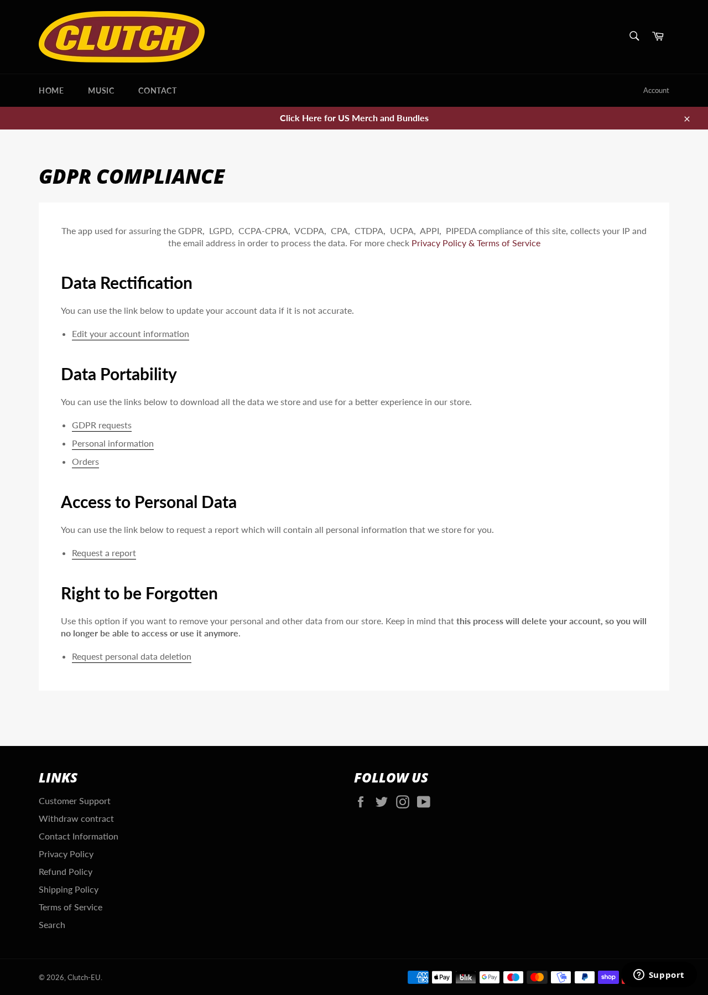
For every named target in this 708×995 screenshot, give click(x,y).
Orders (85, 461)
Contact (157, 90)
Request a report (104, 552)
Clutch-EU (84, 977)
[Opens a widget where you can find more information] (659, 975)
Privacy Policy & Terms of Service (476, 242)
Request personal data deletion (131, 656)
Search (52, 924)
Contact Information (78, 836)
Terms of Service (70, 906)
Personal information (113, 443)
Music (101, 90)
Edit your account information (130, 333)
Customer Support (75, 800)
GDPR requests (102, 424)
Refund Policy (65, 871)
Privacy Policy (66, 853)
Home (51, 90)
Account (656, 90)
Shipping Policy (68, 889)
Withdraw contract (76, 818)
